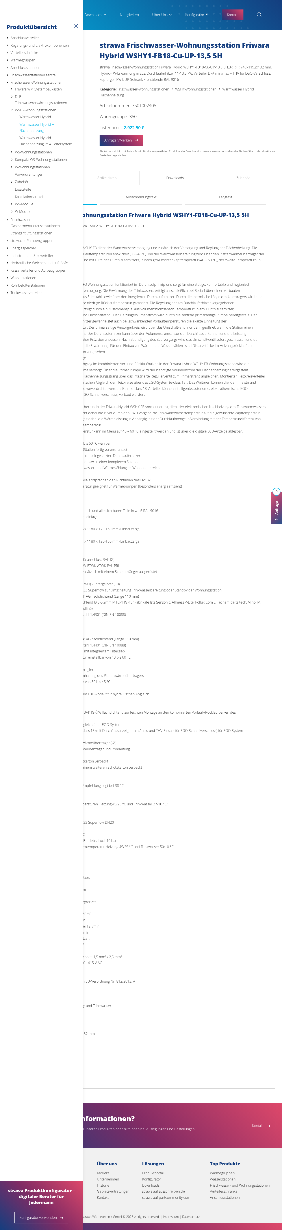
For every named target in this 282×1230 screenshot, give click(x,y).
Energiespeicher (23, 248)
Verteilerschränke (24, 52)
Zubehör (21, 181)
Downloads (93, 14)
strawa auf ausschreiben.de (163, 1191)
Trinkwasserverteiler (26, 292)
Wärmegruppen (23, 60)
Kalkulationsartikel (29, 196)
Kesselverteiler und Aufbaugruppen (38, 270)
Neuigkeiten (129, 14)
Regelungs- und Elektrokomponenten (40, 45)
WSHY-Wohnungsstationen (35, 110)
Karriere (103, 1173)
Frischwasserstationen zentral (33, 75)
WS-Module (24, 204)
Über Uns (159, 14)
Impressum (171, 1217)
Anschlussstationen (25, 67)
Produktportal (153, 1173)
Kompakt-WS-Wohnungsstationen (41, 159)
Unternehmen (108, 1179)
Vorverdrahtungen (29, 174)
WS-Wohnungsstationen (33, 152)
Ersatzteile (23, 189)
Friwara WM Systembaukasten (38, 89)
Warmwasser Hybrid (35, 116)
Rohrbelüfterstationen (28, 285)
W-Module (23, 211)
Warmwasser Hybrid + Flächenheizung (36, 127)
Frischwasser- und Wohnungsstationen (240, 1185)
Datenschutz (191, 1217)
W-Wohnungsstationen (32, 167)
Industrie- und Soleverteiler (32, 255)
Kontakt (103, 1197)
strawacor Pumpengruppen (32, 240)
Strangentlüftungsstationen (31, 233)
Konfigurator (194, 14)
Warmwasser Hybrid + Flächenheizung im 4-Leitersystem (45, 140)
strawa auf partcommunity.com (166, 1197)
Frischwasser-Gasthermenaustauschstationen (35, 222)
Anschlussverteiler (25, 37)
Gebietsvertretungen (113, 1191)
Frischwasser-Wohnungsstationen (36, 82)
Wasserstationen (23, 277)
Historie (103, 1185)
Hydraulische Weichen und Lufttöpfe (39, 262)
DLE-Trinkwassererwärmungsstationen (41, 99)
